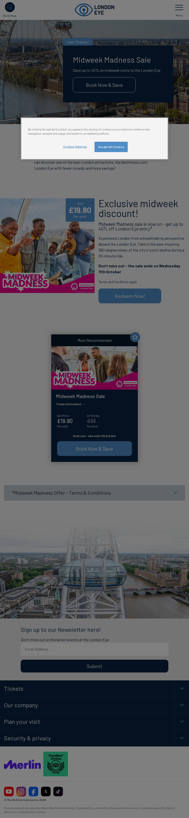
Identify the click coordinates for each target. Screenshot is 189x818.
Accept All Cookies (111, 146)
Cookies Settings (75, 146)
